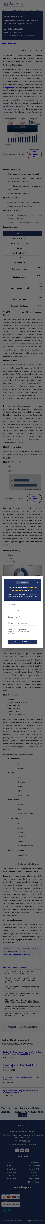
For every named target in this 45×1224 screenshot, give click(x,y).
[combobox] (12, 623)
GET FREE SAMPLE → (22, 642)
